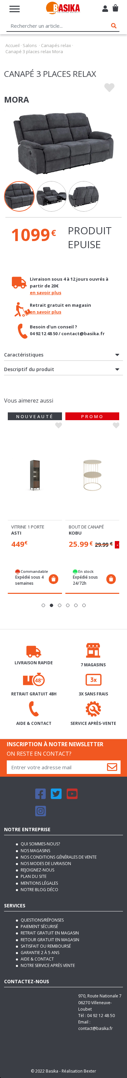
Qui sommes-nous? (40, 844)
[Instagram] (40, 814)
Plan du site (33, 876)
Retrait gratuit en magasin (49, 933)
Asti (16, 533)
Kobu (75, 533)
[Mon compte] (105, 9)
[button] (43, 605)
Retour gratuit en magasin (49, 940)
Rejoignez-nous (37, 870)
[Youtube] (72, 797)
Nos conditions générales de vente (58, 857)
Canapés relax (56, 45)
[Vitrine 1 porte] (35, 475)
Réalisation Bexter (79, 1071)
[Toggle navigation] (14, 9)
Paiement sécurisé (39, 926)
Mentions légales (39, 883)
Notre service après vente (47, 965)
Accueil (12, 45)
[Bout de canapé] (92, 475)
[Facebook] (40, 797)
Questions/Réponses (42, 920)
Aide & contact (37, 959)
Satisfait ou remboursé (45, 946)
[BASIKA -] (63, 9)
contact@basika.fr (95, 1028)
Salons (30, 45)
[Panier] (115, 5)
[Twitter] (56, 797)
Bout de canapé (86, 527)
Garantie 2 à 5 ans (39, 952)
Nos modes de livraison (45, 863)
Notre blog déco (39, 889)
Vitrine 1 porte (27, 527)
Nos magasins (35, 851)
